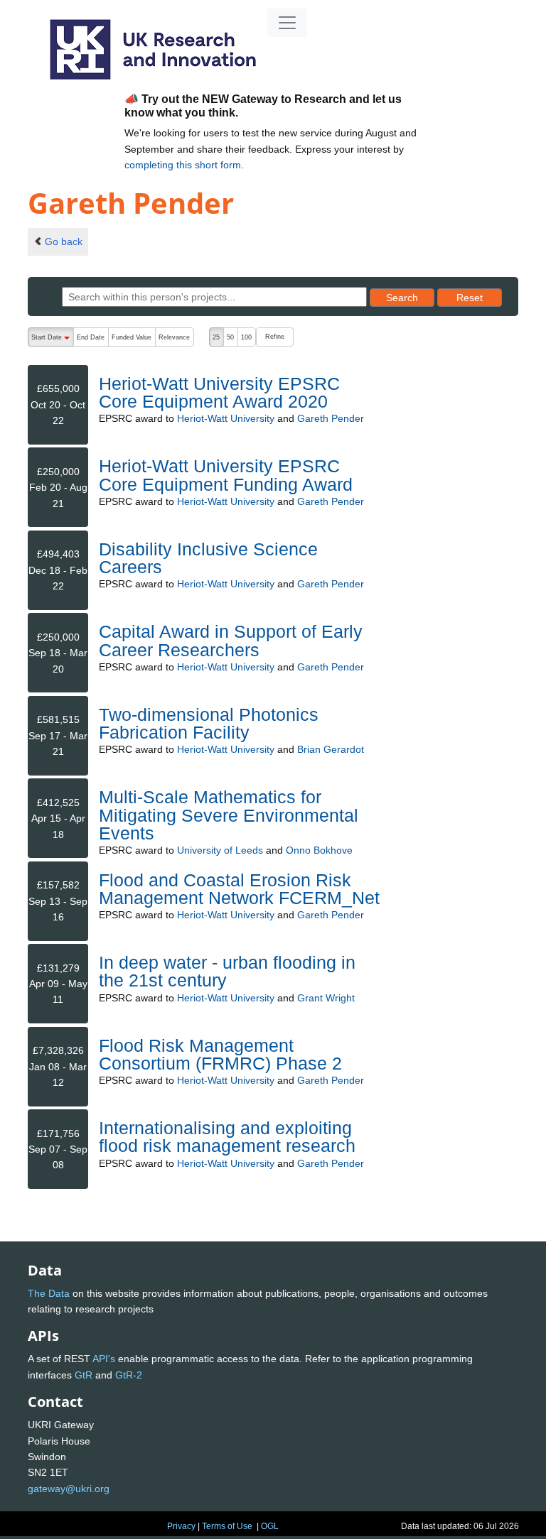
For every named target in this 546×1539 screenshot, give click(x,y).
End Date (91, 337)
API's (103, 1358)
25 (216, 337)
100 (246, 337)
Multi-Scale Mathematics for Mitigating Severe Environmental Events (228, 814)
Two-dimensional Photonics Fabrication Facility (208, 723)
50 (230, 337)
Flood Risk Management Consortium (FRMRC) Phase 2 (220, 1054)
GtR (83, 1375)
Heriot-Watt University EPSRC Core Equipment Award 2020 (219, 392)
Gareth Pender (330, 418)
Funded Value (131, 337)
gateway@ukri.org (68, 1488)
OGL (270, 1526)
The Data (49, 1293)
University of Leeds (220, 850)
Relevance (174, 337)
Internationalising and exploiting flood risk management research (227, 1136)
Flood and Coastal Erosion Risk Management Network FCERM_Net (239, 889)
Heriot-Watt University (225, 418)
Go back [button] (63, 241)
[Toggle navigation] (287, 23)
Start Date (52, 340)
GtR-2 (128, 1375)
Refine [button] (274, 336)
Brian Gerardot (330, 749)
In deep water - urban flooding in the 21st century (227, 971)
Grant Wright (326, 998)
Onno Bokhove (319, 850)
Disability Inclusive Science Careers (208, 558)
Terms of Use (227, 1526)
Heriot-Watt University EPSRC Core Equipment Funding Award (226, 475)
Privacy (181, 1526)
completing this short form (182, 164)
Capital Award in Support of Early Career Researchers (231, 640)
